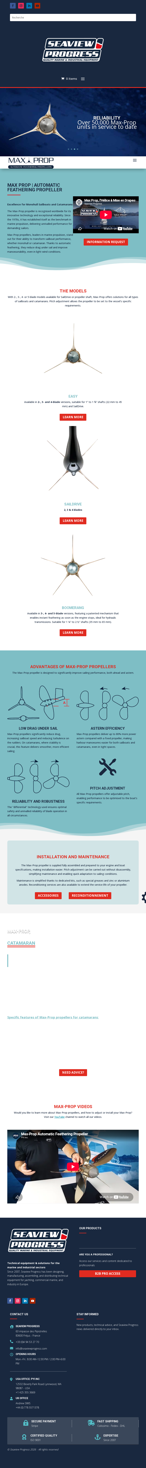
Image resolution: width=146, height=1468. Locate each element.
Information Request (106, 242)
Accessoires (48, 895)
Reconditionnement (90, 895)
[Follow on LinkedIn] (29, 6)
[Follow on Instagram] (21, 6)
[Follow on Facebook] (13, 6)
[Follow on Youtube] (37, 6)
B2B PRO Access (107, 1274)
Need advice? (73, 1072)
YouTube (59, 1117)
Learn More (73, 417)
